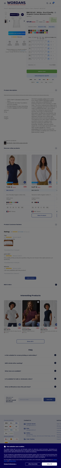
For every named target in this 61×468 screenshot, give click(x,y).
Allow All (49, 464)
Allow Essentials (32, 464)
